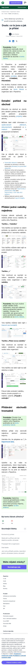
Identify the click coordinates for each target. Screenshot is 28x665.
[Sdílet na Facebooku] (10, 41)
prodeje (14, 76)
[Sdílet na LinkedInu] (13, 41)
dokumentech (7, 127)
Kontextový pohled (8, 534)
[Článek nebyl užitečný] (12, 521)
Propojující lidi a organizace (10, 544)
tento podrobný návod (11, 424)
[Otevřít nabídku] (25, 2)
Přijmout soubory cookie (14, 662)
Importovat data (8, 442)
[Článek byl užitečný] (3, 521)
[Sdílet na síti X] (17, 41)
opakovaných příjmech (14, 125)
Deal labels (5, 547)
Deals (5, 13)
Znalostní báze (5, 11)
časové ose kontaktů (9, 325)
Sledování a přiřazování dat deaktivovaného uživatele (10, 539)
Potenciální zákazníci (11, 162)
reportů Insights (19, 198)
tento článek (19, 89)
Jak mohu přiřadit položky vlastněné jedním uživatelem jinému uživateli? (14, 552)
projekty (19, 116)
